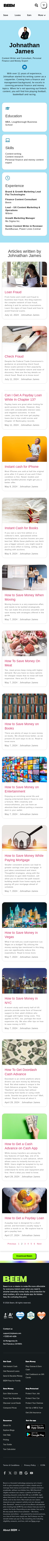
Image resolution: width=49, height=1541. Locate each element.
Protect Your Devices (34, 1403)
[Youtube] (31, 1473)
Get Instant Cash (10, 1366)
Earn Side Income (10, 1394)
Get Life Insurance (33, 1413)
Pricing (6, 1440)
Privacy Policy (30, 1465)
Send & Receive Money (12, 1376)
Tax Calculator (9, 1449)
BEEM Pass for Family (12, 1381)
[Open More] (45, 15)
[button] (36, 5)
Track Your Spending (12, 1398)
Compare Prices (10, 1408)
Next (39, 1244)
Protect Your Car (33, 1398)
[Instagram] (15, 1473)
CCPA (42, 1465)
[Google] (26, 1473)
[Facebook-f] (4, 1473)
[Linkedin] (24, 67)
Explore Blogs (8, 1430)
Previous (12, 1244)
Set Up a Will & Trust (34, 1408)
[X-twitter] (10, 1473)
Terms (33, 1521)
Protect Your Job (33, 1394)
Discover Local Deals (12, 1403)
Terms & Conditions (11, 1465)
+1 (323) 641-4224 (9, 1336)
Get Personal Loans (11, 1371)
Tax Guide (7, 1444)
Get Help (7, 1435)
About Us (7, 1425)
